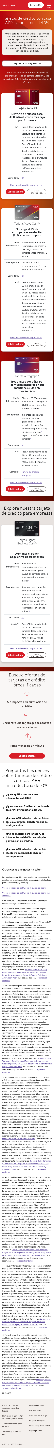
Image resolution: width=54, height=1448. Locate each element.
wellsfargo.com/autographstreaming (18, 1138)
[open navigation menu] (48, 5)
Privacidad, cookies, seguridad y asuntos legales (10, 1408)
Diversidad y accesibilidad (39, 1425)
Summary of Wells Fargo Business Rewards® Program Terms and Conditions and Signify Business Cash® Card (26, 1322)
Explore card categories (25, 63)
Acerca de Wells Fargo (38, 1415)
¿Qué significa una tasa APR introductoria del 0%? (20, 796)
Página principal (35, 1430)
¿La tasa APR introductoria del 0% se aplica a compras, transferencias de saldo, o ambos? (25, 821)
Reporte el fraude (36, 1405)
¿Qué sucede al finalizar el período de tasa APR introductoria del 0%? (25, 808)
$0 (23, 617)
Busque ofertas (27, 755)
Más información (37, 191)
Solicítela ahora (15, 191)
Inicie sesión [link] (35, 5)
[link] (9, 5)
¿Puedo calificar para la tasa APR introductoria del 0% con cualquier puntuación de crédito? (24, 837)
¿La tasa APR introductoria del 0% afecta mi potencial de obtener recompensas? (24, 852)
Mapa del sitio (35, 1410)
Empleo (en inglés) (37, 1420)
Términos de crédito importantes (26, 185)
